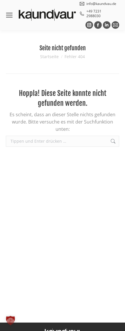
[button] (10, 320)
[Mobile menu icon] (9, 15)
